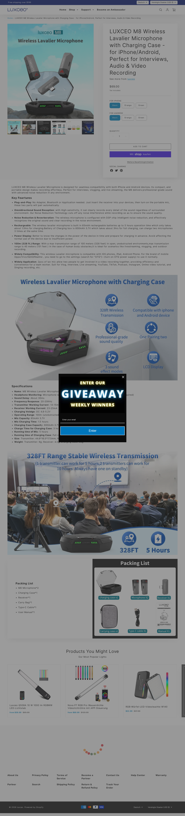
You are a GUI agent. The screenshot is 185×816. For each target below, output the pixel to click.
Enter (92, 430)
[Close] (123, 377)
